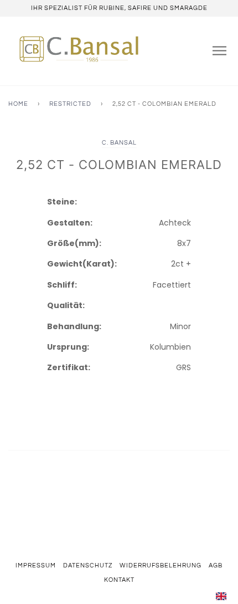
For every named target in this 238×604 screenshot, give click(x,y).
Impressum (35, 565)
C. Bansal (119, 143)
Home (18, 104)
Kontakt (119, 580)
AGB (216, 565)
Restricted (70, 104)
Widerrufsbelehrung (160, 565)
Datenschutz (87, 565)
